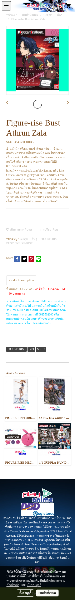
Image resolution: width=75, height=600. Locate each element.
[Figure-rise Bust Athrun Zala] (37, 60)
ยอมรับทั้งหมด (47, 593)
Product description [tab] (21, 280)
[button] (58, 6)
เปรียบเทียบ (50, 229)
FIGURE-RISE (49, 239)
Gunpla (24, 239)
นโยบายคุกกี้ (34, 585)
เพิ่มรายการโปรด (20, 229)
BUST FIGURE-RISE (19, 243)
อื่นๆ (35, 239)
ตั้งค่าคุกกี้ (25, 593)
